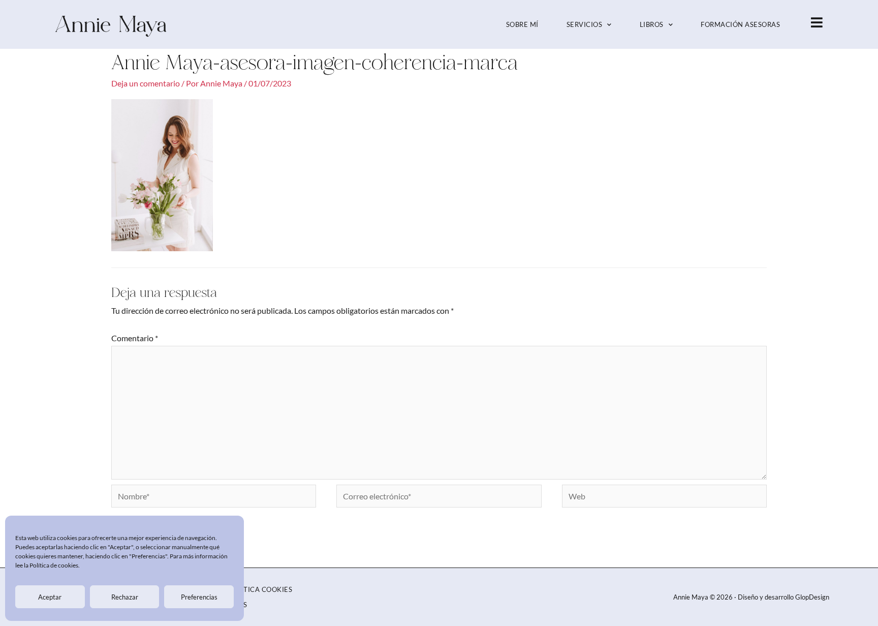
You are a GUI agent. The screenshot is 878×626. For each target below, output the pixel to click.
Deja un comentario (145, 83)
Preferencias (199, 597)
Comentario (134, 338)
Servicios (585, 24)
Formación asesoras (740, 24)
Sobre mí (522, 24)
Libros (652, 24)
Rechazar (124, 597)
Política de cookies (53, 565)
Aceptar (49, 597)
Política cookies (260, 589)
